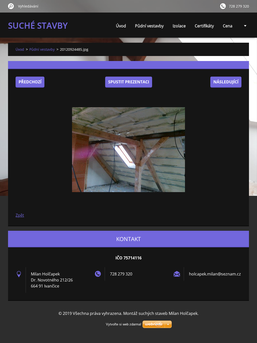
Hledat (11, 6)
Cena (227, 26)
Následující (225, 82)
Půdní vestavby (149, 26)
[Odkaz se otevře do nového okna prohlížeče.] (128, 149)
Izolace (179, 26)
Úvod (121, 26)
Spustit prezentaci (128, 82)
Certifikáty (204, 26)
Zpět (20, 215)
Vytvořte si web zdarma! (123, 324)
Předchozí (30, 82)
